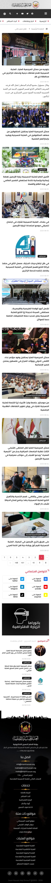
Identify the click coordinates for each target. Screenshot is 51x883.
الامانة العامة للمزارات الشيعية (26, 828)
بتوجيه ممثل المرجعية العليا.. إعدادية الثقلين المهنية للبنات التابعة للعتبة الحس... (18, 683)
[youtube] (22, 13)
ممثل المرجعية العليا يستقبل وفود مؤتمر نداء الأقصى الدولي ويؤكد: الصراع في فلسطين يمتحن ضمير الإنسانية (26, 361)
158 (16, 562)
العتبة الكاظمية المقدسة (25, 849)
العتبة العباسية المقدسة (25, 860)
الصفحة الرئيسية (37, 29)
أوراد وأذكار (25, 803)
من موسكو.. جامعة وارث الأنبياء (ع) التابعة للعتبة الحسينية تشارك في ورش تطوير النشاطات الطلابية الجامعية (25, 406)
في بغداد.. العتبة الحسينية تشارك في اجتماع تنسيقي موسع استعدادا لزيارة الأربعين (28, 223)
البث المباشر (25, 796)
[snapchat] (16, 873)
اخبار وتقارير (42, 124)
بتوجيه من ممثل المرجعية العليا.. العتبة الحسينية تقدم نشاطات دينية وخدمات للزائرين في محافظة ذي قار (25, 72)
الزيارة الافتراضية (25, 800)
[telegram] (22, 873)
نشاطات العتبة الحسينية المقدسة (36, 62)
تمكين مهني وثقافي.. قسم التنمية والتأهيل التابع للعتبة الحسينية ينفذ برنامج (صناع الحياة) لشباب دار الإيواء (27, 500)
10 (33, 562)
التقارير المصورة (25, 647)
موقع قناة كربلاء (25, 832)
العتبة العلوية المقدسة (25, 845)
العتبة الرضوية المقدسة (25, 853)
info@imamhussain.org (25, 764)
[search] (10, 13)
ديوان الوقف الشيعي (26, 824)
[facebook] (32, 13)
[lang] (4, 13)
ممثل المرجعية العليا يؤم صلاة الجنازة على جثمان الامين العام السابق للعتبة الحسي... (18, 668)
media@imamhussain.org (26, 771)
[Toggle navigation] (45, 13)
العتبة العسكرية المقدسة (25, 856)
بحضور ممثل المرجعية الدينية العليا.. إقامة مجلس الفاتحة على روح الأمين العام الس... (17, 652)
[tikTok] (9, 873)
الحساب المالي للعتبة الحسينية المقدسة (25, 779)
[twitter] (27, 13)
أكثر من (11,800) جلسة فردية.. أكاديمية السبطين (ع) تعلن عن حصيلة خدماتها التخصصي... (18, 699)
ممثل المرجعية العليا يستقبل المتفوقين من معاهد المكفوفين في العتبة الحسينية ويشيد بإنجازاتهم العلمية (27, 135)
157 (22, 562)
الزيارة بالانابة (25, 792)
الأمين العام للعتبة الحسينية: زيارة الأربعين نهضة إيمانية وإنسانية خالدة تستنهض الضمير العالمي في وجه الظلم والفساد (26, 180)
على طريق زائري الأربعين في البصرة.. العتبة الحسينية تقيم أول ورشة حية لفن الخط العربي (27, 543)
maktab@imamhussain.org (25, 768)
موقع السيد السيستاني (25, 821)
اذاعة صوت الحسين (25, 807)
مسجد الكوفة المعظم (25, 863)
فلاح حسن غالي (20, 29)
